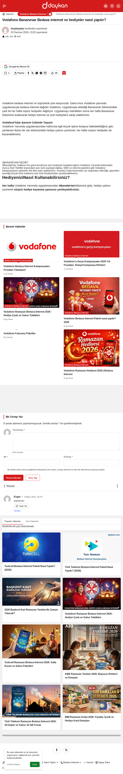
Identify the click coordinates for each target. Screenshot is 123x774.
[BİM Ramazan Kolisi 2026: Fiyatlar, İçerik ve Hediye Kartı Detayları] (92, 707)
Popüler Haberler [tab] (13, 521)
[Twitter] (66, 750)
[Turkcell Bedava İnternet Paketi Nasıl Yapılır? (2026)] (31, 554)
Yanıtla (17, 510)
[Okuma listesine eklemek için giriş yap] (64, 72)
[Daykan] (54, 6)
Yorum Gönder (13, 478)
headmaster (17, 28)
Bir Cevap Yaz (14, 416)
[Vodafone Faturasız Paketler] (31, 354)
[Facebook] (56, 750)
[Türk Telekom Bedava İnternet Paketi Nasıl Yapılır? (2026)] (92, 554)
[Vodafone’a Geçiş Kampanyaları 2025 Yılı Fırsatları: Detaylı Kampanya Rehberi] (91, 253)
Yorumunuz (19, 430)
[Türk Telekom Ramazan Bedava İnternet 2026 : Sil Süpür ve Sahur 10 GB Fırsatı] (31, 707)
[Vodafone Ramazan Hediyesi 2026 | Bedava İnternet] (91, 354)
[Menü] (4, 6)
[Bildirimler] (118, 6)
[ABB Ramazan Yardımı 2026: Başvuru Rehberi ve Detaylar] (92, 653)
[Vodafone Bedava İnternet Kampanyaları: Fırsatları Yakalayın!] (31, 253)
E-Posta (68, 457)
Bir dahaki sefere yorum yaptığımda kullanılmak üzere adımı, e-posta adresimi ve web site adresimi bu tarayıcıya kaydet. (56, 470)
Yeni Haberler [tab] (32, 521)
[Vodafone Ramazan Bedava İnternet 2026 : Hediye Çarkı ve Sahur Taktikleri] (31, 302)
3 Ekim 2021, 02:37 (33, 497)
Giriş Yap (32, 478)
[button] (105, 6)
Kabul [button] (34, 764)
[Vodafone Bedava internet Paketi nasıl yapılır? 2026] (91, 302)
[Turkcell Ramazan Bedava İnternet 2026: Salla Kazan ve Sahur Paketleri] (31, 653)
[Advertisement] (61, 49)
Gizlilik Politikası (13, 764)
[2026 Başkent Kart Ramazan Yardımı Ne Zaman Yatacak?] (31, 600)
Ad (6, 457)
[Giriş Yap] (112, 6)
